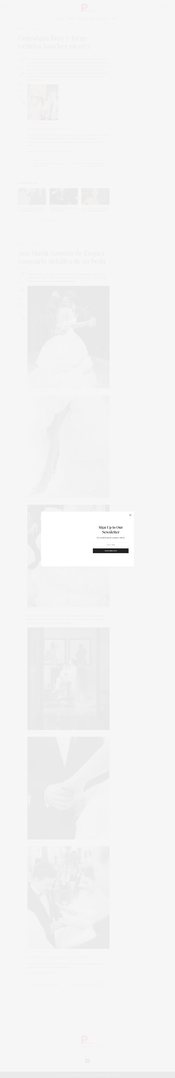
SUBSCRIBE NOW (111, 551)
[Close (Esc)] (130, 515)
